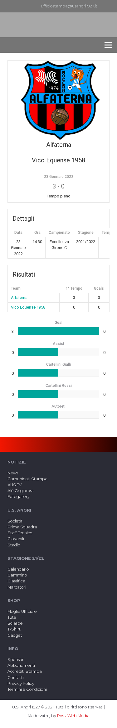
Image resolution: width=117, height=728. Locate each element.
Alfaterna (19, 297)
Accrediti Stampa (24, 671)
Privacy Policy (20, 683)
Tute (11, 617)
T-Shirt (14, 629)
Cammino (17, 575)
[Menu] (108, 45)
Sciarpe (15, 623)
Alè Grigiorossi (20, 490)
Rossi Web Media (73, 715)
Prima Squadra (22, 527)
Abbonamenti (21, 665)
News (12, 473)
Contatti (15, 677)
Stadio (13, 545)
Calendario (18, 569)
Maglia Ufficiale (22, 611)
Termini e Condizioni (27, 689)
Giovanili (15, 538)
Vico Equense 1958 (28, 307)
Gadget (14, 635)
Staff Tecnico (19, 533)
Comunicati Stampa (27, 479)
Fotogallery (18, 496)
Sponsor (15, 659)
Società (14, 521)
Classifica (16, 581)
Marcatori (16, 587)
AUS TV (14, 484)
